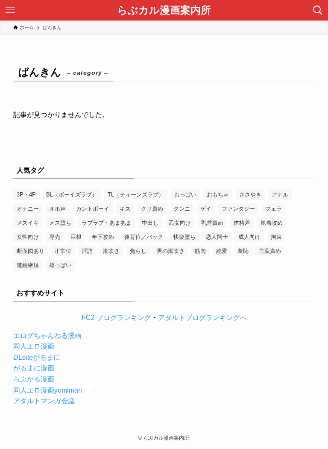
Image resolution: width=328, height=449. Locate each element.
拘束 (276, 237)
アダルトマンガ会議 (44, 401)
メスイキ (28, 223)
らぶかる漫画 (33, 379)
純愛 (221, 251)
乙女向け (180, 223)
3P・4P (26, 194)
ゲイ (205, 208)
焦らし (138, 251)
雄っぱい (60, 265)
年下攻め (103, 237)
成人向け (249, 237)
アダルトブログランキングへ (202, 317)
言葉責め (270, 251)
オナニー (28, 208)
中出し (150, 223)
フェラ (273, 208)
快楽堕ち (184, 237)
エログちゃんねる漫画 (47, 335)
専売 (54, 237)
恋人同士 (217, 237)
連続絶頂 (28, 265)
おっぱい (185, 194)
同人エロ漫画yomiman (47, 390)
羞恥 (243, 251)
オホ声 (57, 208)
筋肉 (200, 251)
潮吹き (111, 251)
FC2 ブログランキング (116, 317)
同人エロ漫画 (33, 346)
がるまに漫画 (33, 368)
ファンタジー (238, 208)
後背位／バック (143, 237)
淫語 (87, 251)
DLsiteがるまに (36, 357)
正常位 (63, 251)
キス (125, 208)
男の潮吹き (170, 251)
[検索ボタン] (318, 10)
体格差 (242, 223)
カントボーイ (92, 208)
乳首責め (212, 223)
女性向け (28, 237)
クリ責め (152, 208)
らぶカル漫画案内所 (164, 10)
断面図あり (30, 251)
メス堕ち (60, 223)
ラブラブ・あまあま (107, 223)
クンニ (181, 208)
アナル (280, 194)
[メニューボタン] (10, 10)
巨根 (76, 237)
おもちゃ (218, 194)
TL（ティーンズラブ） (136, 194)
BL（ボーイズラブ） (71, 194)
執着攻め (272, 223)
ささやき (250, 194)
